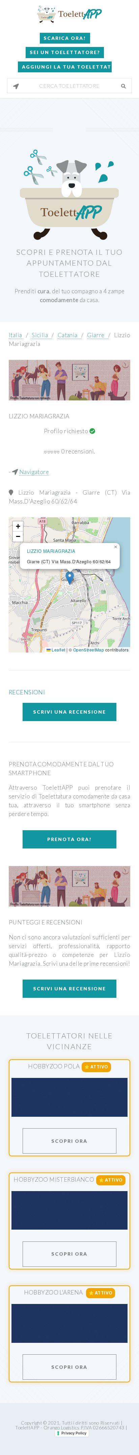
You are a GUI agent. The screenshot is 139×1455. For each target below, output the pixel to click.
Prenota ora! (69, 839)
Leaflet (58, 649)
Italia (15, 335)
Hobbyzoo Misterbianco (53, 1179)
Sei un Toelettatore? (65, 52)
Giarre (97, 335)
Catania (69, 335)
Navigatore (34, 471)
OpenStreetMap (88, 649)
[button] (69, 578)
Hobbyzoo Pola (54, 1066)
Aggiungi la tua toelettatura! (66, 67)
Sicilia (42, 335)
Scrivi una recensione (69, 712)
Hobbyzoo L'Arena (54, 1292)
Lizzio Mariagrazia (39, 416)
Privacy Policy (73, 1433)
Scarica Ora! (65, 38)
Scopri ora (69, 1141)
